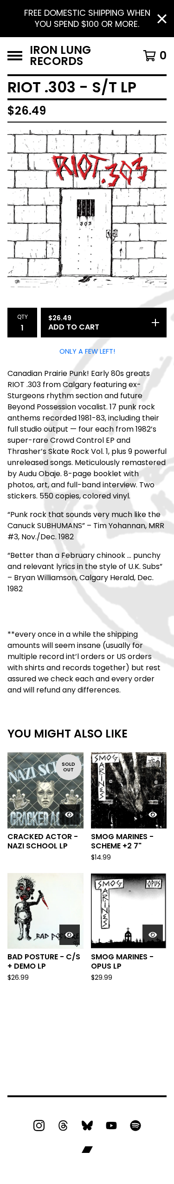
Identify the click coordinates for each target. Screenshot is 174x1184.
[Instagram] (39, 1125)
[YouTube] (111, 1125)
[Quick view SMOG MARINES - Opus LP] (152, 935)
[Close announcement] (162, 19)
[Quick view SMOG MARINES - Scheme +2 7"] (152, 814)
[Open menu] (14, 55)
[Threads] (63, 1125)
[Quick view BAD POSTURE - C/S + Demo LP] (69, 935)
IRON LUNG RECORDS (60, 56)
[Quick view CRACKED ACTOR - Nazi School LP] (69, 814)
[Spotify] (135, 1125)
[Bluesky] (87, 1125)
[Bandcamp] (87, 1149)
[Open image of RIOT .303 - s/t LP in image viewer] (87, 209)
